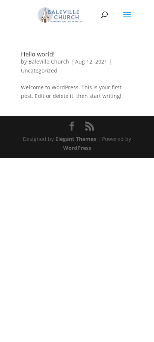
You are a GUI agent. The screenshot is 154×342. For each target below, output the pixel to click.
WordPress (77, 147)
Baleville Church (48, 61)
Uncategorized (39, 70)
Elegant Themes (75, 138)
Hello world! (38, 54)
